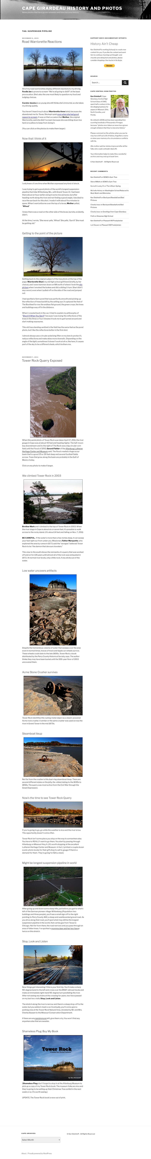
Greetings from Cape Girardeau (114, 212)
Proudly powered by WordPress (40, 1153)
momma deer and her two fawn (65, 928)
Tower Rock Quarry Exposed (42, 360)
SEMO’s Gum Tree (110, 177)
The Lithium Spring (113, 186)
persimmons (40, 1018)
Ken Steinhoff (95, 177)
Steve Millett (95, 182)
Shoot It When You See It (33, 316)
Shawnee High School (105, 216)
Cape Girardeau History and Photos (72, 8)
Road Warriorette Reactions (42, 41)
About (23, 1153)
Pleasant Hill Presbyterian (113, 221)
